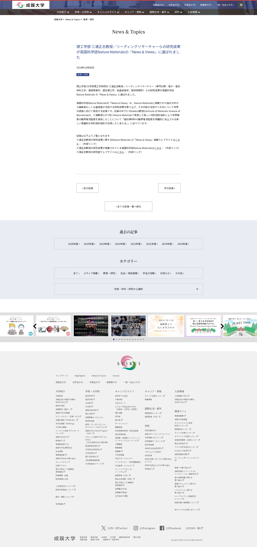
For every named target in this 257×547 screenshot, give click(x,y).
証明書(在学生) (121, 488)
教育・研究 (83, 74)
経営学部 (89, 399)
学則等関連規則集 (92, 460)
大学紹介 (60, 391)
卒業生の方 (189, 4)
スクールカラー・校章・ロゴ (67, 416)
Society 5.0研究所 (182, 450)
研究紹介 (148, 468)
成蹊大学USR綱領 (63, 412)
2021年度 (151, 244)
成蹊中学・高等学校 (111, 539)
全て (76, 273)
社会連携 (59, 451)
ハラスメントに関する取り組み (183, 491)
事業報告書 (60, 454)
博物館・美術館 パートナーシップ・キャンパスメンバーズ (128, 439)
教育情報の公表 (62, 479)
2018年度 (182, 244)
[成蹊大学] (32, 5)
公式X (118, 528)
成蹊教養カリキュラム (94, 417)
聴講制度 (118, 427)
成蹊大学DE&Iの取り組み (66, 458)
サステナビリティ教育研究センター (183, 424)
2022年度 (136, 244)
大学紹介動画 (61, 427)
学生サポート (120, 403)
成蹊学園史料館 (181, 454)
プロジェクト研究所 (153, 451)
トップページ (62, 375)
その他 (179, 273)
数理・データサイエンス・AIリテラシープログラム (96, 425)
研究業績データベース (154, 441)
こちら (158, 148)
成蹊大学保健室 (181, 419)
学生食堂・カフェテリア (125, 465)
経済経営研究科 (91, 446)
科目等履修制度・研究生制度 (126, 430)
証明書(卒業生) (121, 492)
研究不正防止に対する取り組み (157, 465)
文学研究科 (90, 453)
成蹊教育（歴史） (63, 409)
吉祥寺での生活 (121, 396)
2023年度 (120, 244)
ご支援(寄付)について (64, 486)
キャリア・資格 (153, 391)
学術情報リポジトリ (153, 437)
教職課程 (118, 447)
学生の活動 (149, 273)
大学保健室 (119, 454)
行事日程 (118, 399)
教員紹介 (59, 440)
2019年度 (167, 244)
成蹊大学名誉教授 (63, 447)
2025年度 (89, 244)
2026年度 (73, 244)
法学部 (88, 403)
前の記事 (88, 188)
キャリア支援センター (154, 396)
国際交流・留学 (153, 408)
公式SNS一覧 (193, 528)
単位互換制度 (120, 434)
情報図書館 (179, 415)
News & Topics (99, 375)
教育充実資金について (65, 489)
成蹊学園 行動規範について (186, 502)
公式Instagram (147, 528)
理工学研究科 (91, 456)
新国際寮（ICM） (122, 475)
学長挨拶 (59, 396)
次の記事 (169, 188)
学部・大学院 (92, 391)
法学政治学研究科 (92, 449)
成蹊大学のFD (61, 437)
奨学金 (117, 416)
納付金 (118, 420)
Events (116, 375)
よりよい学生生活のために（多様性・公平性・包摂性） (126, 407)
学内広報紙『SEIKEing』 (65, 423)
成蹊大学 (64, 538)
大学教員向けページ (93, 463)
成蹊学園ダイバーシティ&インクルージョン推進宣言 (185, 472)
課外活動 (118, 412)
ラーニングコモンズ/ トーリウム (123, 470)
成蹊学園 (83, 539)
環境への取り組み (182, 467)
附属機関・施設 (62, 475)
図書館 (118, 451)
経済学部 (89, 396)
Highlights (80, 375)
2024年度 (104, 244)
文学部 (88, 406)
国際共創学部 (91, 410)
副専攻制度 (89, 421)
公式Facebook (173, 528)
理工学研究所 (180, 443)
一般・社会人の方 (224, 4)
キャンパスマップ (63, 462)
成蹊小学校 (95, 539)
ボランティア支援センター (185, 436)
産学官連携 (149, 444)
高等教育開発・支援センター (186, 440)
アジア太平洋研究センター (185, 447)
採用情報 (59, 504)
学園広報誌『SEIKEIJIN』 (66, 420)
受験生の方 (158, 4)
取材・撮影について (64, 496)
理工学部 (89, 413)
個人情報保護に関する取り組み (183, 478)
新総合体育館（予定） (124, 479)
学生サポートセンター (124, 458)
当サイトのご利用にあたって (186, 509)
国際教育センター (152, 413)
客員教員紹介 (61, 444)
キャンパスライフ (124, 391)
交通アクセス (61, 465)
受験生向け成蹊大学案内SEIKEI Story (65, 400)
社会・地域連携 (129, 273)
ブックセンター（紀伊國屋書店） (128, 462)
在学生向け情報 (121, 496)
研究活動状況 (150, 430)
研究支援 (148, 455)
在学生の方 (174, 4)
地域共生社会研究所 (153, 448)
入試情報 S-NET (181, 396)
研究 (147, 426)
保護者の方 (205, 4)
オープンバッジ (121, 423)
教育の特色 (60, 405)
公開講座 (118, 444)
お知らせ (165, 273)
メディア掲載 (91, 273)
